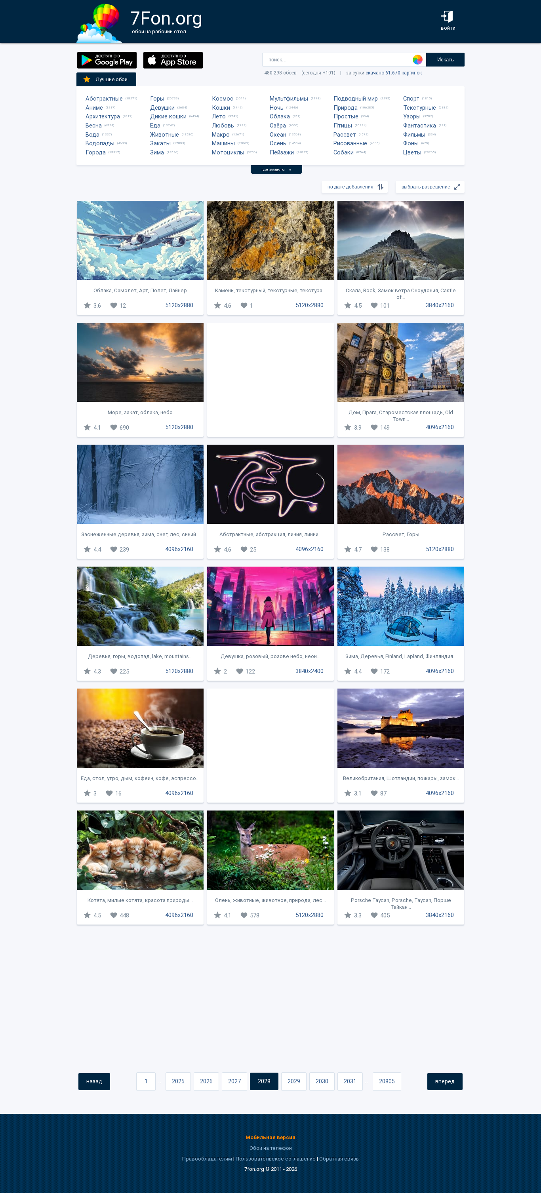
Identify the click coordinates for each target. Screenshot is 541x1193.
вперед (445, 1081)
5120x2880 (179, 305)
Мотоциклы (228, 152)
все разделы (276, 169)
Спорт (411, 98)
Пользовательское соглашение (276, 1158)
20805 (387, 1081)
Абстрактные (104, 98)
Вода (92, 134)
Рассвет (344, 134)
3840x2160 (440, 305)
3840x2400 (309, 671)
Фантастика (419, 125)
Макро (221, 134)
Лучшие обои (112, 79)
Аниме (94, 107)
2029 (294, 1081)
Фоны (411, 143)
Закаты (160, 143)
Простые (345, 116)
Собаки (343, 152)
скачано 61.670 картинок (394, 73)
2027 (234, 1081)
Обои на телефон (271, 1148)
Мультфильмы (289, 98)
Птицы (342, 125)
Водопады (100, 143)
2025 (178, 1081)
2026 (206, 1081)
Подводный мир (355, 98)
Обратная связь (339, 1158)
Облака (280, 116)
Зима (157, 152)
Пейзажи (282, 152)
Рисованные (350, 143)
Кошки (221, 107)
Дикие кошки (168, 116)
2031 (350, 1081)
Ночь (277, 107)
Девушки (162, 107)
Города (96, 152)
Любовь (223, 125)
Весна (94, 125)
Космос (222, 98)
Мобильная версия (270, 1137)
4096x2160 (440, 427)
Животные (164, 134)
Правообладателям (207, 1158)
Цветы (412, 152)
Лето (219, 116)
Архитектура (103, 116)
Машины (223, 143)
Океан (278, 134)
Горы (157, 98)
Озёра (278, 125)
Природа (345, 107)
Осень (278, 143)
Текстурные (419, 107)
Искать (445, 60)
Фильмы (414, 134)
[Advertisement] (270, 380)
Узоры (412, 116)
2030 (322, 1081)
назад (94, 1081)
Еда (155, 125)
